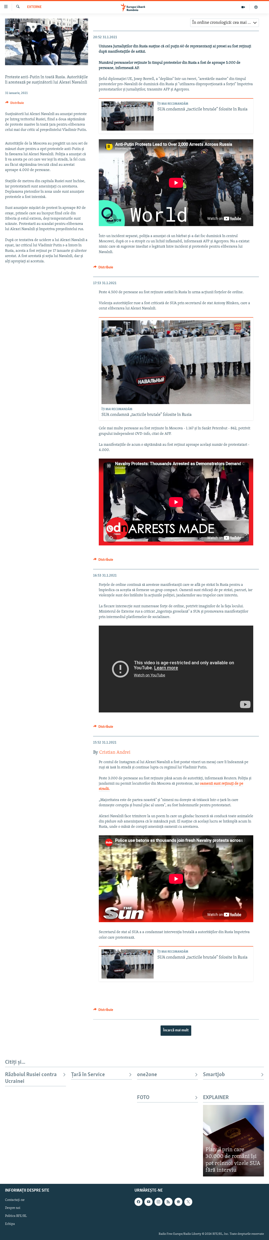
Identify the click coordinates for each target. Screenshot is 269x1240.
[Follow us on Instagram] (158, 1202)
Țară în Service (88, 1075)
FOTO (143, 1098)
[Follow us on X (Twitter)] (188, 1202)
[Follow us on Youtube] (148, 1202)
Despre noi (12, 1208)
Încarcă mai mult (176, 1030)
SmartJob (214, 1075)
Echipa (10, 1224)
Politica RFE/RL (16, 1216)
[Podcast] (256, 7)
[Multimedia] (243, 7)
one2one (147, 1075)
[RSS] (168, 1202)
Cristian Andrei (115, 752)
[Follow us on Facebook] (138, 1202)
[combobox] (224, 23)
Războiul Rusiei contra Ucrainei (31, 1078)
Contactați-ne (15, 1200)
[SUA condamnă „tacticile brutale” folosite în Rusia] (128, 116)
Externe (34, 7)
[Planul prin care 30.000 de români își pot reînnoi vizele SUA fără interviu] (233, 1140)
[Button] (14, 104)
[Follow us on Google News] (178, 1202)
